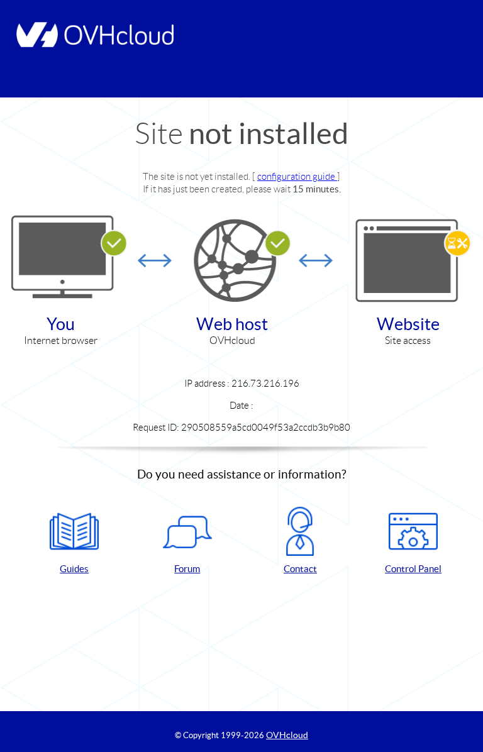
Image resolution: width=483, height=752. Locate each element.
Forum (187, 568)
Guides (74, 568)
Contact (300, 568)
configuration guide (297, 176)
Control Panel (413, 568)
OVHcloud (287, 735)
